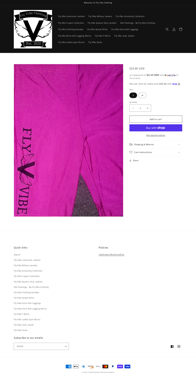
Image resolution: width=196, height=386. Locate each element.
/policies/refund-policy (111, 254)
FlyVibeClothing (93, 372)
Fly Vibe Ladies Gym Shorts (27, 319)
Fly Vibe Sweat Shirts (24, 297)
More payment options (155, 135)
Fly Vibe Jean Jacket (24, 324)
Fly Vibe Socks (21, 330)
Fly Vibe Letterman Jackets (27, 260)
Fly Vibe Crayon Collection (27, 276)
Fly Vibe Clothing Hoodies (26, 292)
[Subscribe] (65, 346)
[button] (167, 29)
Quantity (133, 102)
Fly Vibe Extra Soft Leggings (27, 303)
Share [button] (136, 160)
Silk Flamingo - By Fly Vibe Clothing (31, 287)
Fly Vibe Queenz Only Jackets (28, 281)
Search (17, 254)
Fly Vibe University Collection (28, 270)
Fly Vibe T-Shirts (21, 314)
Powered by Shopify (107, 372)
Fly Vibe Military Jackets (25, 265)
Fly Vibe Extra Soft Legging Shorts (30, 308)
